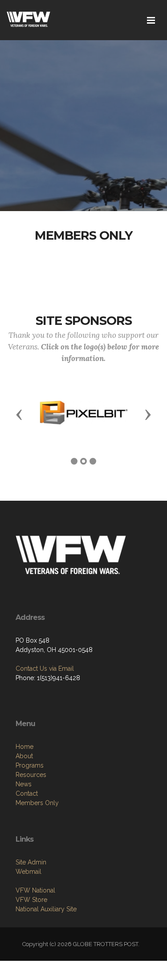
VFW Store (31, 899)
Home (24, 746)
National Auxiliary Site (46, 909)
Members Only (37, 802)
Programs (30, 765)
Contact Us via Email (45, 668)
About (24, 756)
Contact (27, 793)
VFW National (35, 890)
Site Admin (31, 862)
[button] (19, 414)
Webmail (28, 871)
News (24, 784)
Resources (31, 774)
